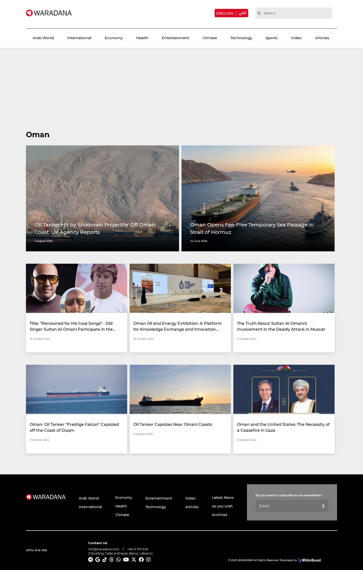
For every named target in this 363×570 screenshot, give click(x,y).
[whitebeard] (309, 560)
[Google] (97, 559)
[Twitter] (133, 559)
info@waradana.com (103, 549)
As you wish (222, 506)
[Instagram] (148, 559)
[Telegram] (90, 559)
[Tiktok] (104, 559)
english (224, 13)
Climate (209, 37)
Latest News (223, 497)
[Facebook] (141, 559)
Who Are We (36, 550)
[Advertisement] (181, 92)
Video (296, 37)
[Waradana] (49, 13)
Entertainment (175, 37)
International (79, 37)
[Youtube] (126, 559)
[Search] (259, 13)
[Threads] (111, 559)
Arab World (43, 37)
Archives (219, 514)
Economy (114, 37)
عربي (242, 12)
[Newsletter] (323, 506)
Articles (322, 37)
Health (142, 37)
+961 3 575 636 (137, 549)
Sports (271, 37)
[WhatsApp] (118, 559)
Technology (241, 37)
